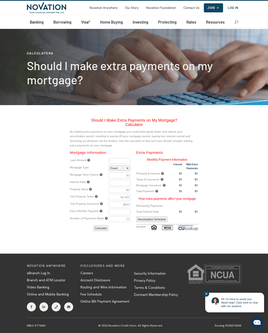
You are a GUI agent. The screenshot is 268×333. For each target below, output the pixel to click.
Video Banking (38, 287)
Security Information (150, 273)
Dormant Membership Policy (156, 294)
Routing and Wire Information (103, 287)
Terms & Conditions (149, 287)
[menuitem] (103, 7)
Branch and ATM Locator (46, 280)
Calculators (40, 53)
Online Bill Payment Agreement (104, 301)
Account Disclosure (95, 280)
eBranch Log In (38, 273)
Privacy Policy (144, 280)
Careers (86, 273)
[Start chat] (257, 322)
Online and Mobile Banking (48, 294)
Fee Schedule (91, 294)
